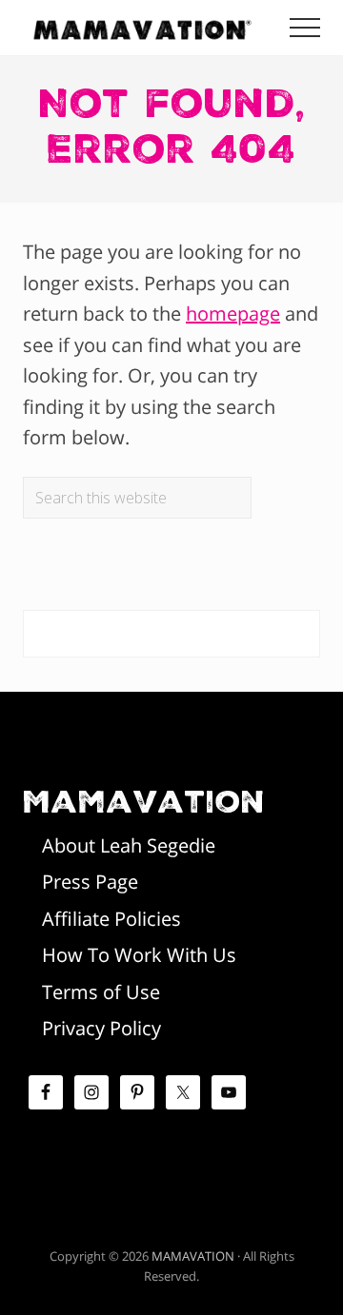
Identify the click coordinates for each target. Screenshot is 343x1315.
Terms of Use (101, 992)
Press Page (90, 881)
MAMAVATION (192, 1256)
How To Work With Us (139, 955)
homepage (233, 313)
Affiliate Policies (111, 919)
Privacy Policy (101, 1028)
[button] (304, 27)
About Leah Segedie (128, 845)
